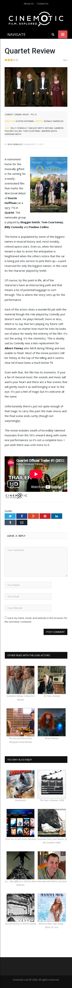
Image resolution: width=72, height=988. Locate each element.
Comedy (9, 114)
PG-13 (34, 114)
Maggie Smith (36, 128)
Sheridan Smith (13, 134)
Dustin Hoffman (25, 121)
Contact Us (42, 3)
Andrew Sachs (49, 131)
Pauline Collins (13, 131)
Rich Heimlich (15, 144)
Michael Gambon (54, 128)
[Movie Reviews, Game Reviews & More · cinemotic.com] (36, 18)
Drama (18, 114)
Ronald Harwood (54, 121)
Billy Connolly (19, 128)
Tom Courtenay (31, 131)
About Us (29, 3)
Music (26, 114)
